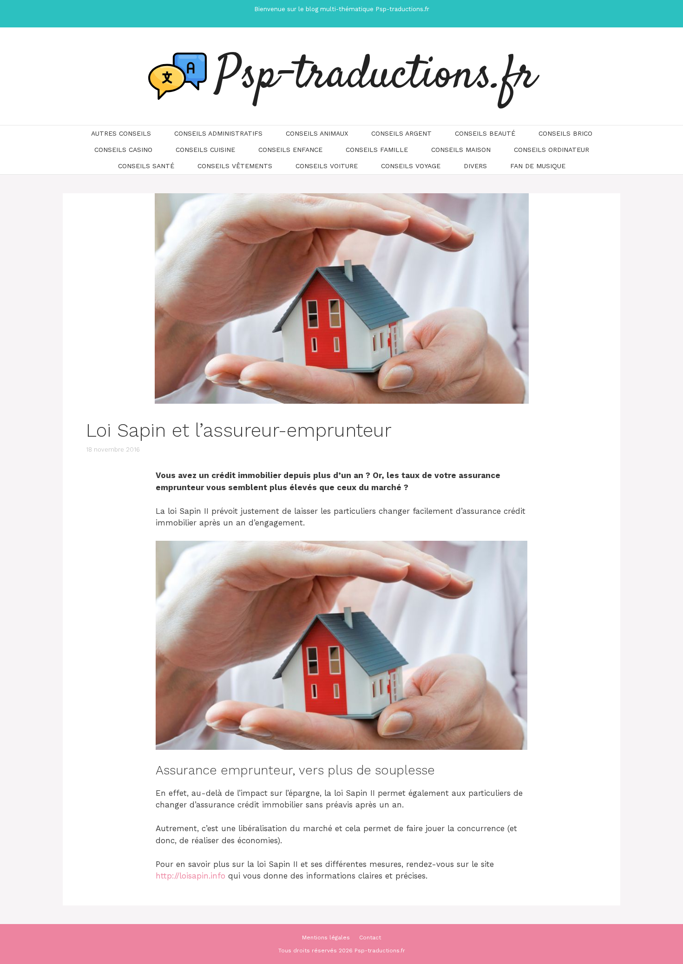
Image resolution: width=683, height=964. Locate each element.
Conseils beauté (485, 133)
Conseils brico (565, 133)
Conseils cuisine (205, 149)
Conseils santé (146, 166)
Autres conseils (121, 133)
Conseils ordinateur (551, 149)
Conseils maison (461, 149)
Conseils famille (377, 149)
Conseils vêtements (234, 166)
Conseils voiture (327, 166)
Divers (475, 166)
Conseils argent (401, 133)
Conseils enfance (290, 149)
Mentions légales (326, 937)
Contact (370, 937)
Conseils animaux (317, 133)
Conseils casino (123, 149)
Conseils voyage (410, 166)
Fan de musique (537, 166)
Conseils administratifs (218, 133)
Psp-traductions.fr (376, 76)
